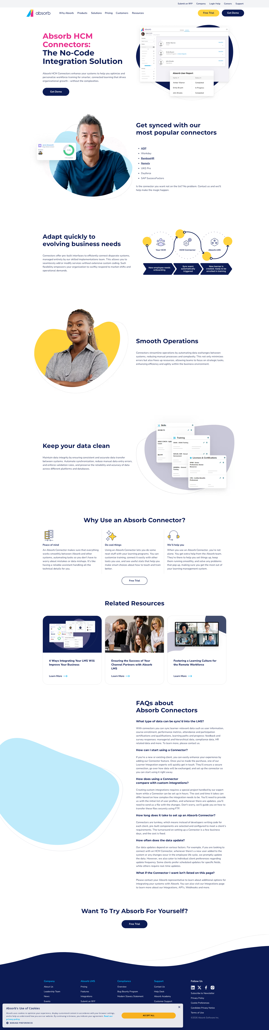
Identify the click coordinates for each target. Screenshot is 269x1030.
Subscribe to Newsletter (202, 993)
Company (201, 3)
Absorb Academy (162, 996)
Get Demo (233, 13)
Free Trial (208, 13)
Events (47, 1001)
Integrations (86, 996)
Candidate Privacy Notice (203, 1007)
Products (82, 13)
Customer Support (163, 1001)
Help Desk (159, 991)
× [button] (179, 1007)
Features (85, 991)
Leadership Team (52, 991)
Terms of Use (197, 1012)
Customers (122, 13)
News (47, 996)
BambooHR (147, 158)
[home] (39, 13)
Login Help (214, 3)
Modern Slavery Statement (130, 996)
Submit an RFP (185, 3)
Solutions (96, 13)
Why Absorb (66, 13)
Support (239, 3)
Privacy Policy (197, 998)
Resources (138, 13)
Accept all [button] (149, 1015)
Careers (228, 3)
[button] (201, 3)
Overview (122, 986)
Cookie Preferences (200, 1002)
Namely (145, 163)
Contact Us (159, 986)
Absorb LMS (88, 981)
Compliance (124, 981)
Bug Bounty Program (127, 991)
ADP (143, 148)
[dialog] (92, 1016)
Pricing (109, 13)
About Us (48, 986)
